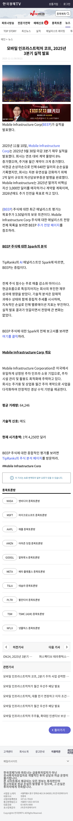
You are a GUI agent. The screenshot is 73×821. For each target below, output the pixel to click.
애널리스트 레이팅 (55, 31)
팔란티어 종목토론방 (23, 599)
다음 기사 (54, 647)
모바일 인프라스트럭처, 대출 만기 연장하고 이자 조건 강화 (36, 696)
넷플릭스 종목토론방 (23, 628)
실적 (38, 31)
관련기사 (8, 667)
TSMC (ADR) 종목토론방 (25, 614)
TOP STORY (10, 31)
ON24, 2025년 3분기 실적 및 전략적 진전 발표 (18, 656)
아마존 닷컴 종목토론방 (24, 543)
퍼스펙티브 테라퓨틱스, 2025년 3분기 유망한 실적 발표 (54, 656)
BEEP (46, 124)
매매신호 (39, 23)
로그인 (66, 4)
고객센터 (8, 751)
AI (21, 262)
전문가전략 (24, 23)
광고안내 (39, 751)
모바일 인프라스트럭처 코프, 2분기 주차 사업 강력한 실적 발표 (36, 676)
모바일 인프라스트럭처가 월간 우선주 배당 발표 (31, 686)
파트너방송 (8, 23)
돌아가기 (59, 730)
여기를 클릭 (10, 336)
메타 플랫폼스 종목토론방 (26, 571)
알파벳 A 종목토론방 (22, 557)
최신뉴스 (26, 31)
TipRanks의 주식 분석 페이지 (22, 458)
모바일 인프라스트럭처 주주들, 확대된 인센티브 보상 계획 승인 (36, 716)
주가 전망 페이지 (48, 225)
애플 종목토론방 (21, 529)
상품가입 (53, 4)
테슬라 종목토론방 (22, 585)
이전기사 (18, 647)
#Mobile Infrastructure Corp (21, 465)
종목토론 (57, 23)
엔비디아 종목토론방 (23, 501)
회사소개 (23, 751)
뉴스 (67, 23)
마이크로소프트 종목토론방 (27, 515)
